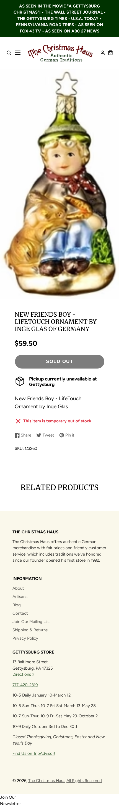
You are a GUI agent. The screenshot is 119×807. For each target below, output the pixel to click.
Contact (20, 613)
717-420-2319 (25, 684)
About (18, 588)
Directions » (23, 674)
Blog (16, 604)
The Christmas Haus (46, 780)
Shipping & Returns (30, 629)
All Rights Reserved (84, 780)
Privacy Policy (25, 638)
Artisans (19, 596)
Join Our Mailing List (31, 621)
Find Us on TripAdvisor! (33, 753)
